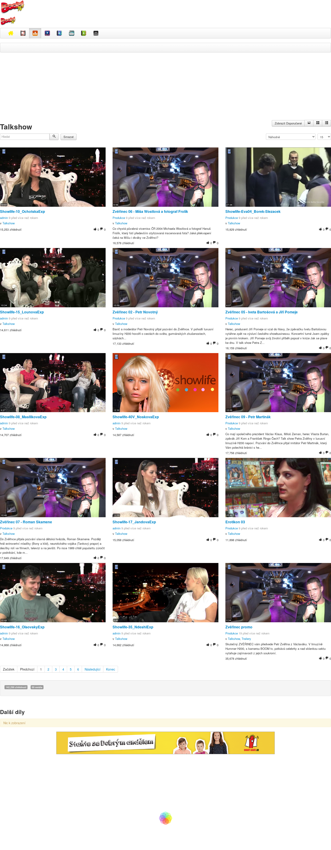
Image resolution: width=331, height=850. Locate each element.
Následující (92, 669)
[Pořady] (47, 33)
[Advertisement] (165, 88)
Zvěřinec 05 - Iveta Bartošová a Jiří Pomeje (261, 312)
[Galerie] (317, 123)
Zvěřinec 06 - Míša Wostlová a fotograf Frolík (150, 211)
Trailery (246, 638)
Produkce (119, 218)
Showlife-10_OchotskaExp (22, 211)
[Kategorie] (35, 33)
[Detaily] (308, 123)
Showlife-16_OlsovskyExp (22, 626)
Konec (110, 669)
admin (4, 218)
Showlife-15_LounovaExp (22, 312)
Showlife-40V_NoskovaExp (136, 416)
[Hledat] (54, 136)
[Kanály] (84, 33)
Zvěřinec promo (238, 626)
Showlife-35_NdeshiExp (133, 626)
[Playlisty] (72, 33)
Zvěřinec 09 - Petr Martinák (248, 416)
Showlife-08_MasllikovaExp (23, 416)
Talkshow (8, 223)
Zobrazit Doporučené (288, 123)
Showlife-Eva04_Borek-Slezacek (253, 211)
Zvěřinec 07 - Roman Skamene (26, 521)
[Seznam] (326, 123)
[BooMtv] (11, 33)
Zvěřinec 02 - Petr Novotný (135, 312)
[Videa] (23, 33)
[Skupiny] (59, 33)
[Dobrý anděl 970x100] (165, 742)
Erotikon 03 (235, 521)
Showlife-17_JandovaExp (134, 521)
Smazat (68, 137)
